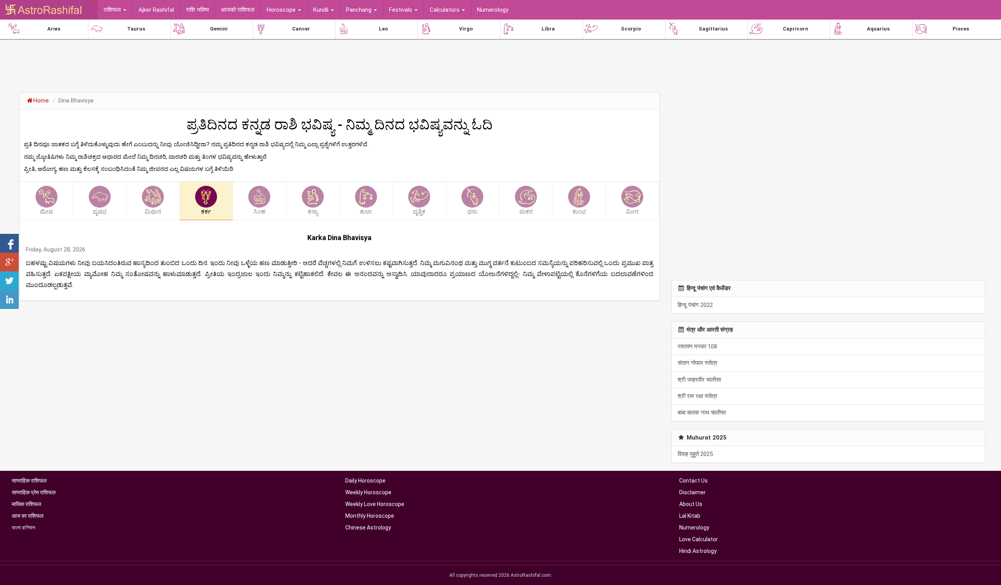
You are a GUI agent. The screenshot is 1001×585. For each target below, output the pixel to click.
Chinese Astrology (368, 527)
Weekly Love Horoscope (374, 504)
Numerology (492, 9)
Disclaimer (692, 492)
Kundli (321, 9)
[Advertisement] (339, 64)
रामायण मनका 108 (697, 346)
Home (41, 100)
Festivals (401, 9)
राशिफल (113, 9)
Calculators (445, 9)
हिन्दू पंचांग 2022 (695, 305)
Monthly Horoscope (369, 516)
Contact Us (693, 480)
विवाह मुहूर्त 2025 (695, 454)
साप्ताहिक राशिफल (29, 480)
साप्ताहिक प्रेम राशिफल (34, 492)
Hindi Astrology (698, 551)
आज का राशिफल (27, 516)
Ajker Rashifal (156, 9)
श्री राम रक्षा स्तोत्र (698, 396)
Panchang (359, 9)
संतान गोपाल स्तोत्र (698, 362)
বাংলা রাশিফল (23, 527)
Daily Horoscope (365, 480)
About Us (690, 504)
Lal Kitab (689, 516)
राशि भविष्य (197, 9)
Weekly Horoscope (368, 492)
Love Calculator (698, 539)
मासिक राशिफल (26, 504)
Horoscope (282, 9)
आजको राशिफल (238, 9)
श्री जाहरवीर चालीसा (699, 379)
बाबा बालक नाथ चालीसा (702, 412)
